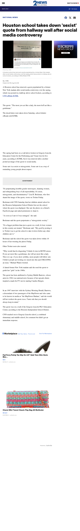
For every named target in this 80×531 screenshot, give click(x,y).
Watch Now (72, 3)
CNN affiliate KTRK (10, 95)
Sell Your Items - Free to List (26, 334)
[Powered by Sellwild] (49, 445)
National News (10, 17)
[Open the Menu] (3, 3)
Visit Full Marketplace (45, 333)
